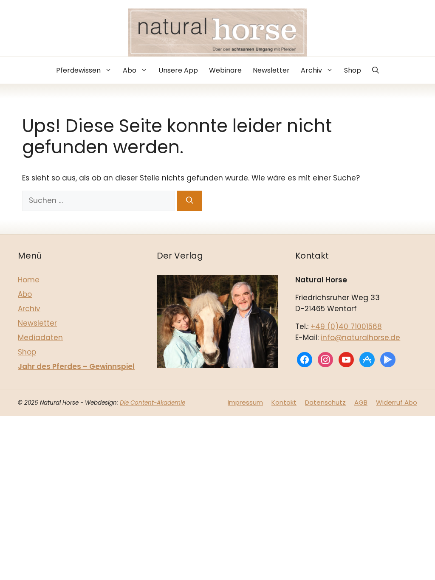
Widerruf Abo (396, 402)
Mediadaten (40, 337)
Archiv (311, 70)
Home (29, 280)
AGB (360, 402)
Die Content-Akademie (152, 403)
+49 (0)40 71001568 (346, 326)
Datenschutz (325, 402)
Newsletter (271, 70)
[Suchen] (189, 201)
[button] (375, 70)
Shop (352, 70)
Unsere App (178, 70)
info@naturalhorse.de (360, 337)
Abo (129, 70)
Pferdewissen (78, 70)
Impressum (245, 402)
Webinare (225, 70)
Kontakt (284, 402)
